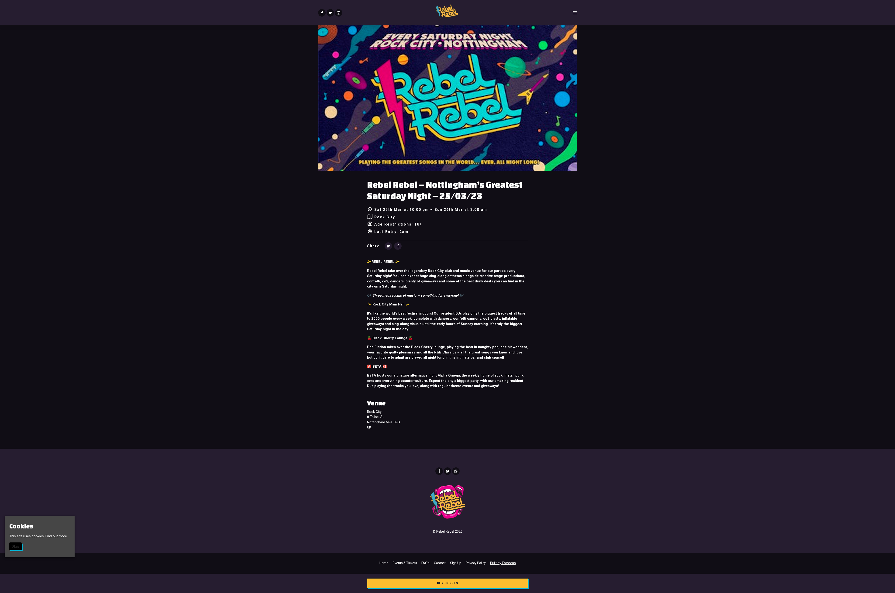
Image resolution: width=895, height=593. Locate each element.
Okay (15, 546)
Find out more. (56, 536)
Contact (440, 563)
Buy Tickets (447, 583)
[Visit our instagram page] (338, 13)
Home (383, 563)
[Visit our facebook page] (322, 13)
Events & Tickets (405, 563)
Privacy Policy (476, 563)
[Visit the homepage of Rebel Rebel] (446, 12)
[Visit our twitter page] (330, 13)
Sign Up (455, 563)
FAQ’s (425, 563)
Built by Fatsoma (503, 563)
